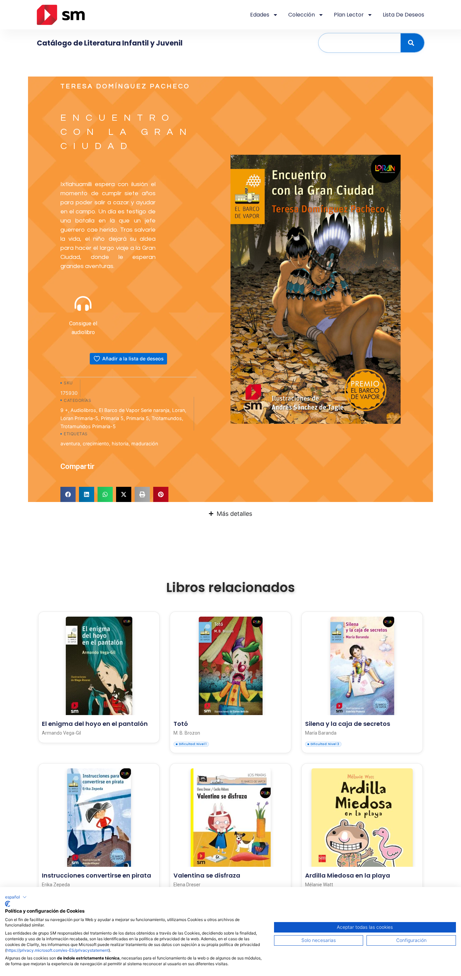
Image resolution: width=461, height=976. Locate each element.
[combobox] (360, 42)
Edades (259, 15)
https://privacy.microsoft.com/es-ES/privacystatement (57, 950)
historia (120, 443)
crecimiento (96, 443)
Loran (178, 410)
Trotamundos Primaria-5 (88, 426)
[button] (68, 494)
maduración (144, 443)
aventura (70, 443)
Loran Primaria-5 (79, 418)
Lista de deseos (403, 15)
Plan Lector (349, 15)
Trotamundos (167, 418)
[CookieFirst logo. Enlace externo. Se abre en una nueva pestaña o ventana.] (7, 904)
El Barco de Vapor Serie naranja (134, 410)
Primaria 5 (112, 418)
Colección (301, 15)
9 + (64, 410)
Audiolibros (83, 410)
